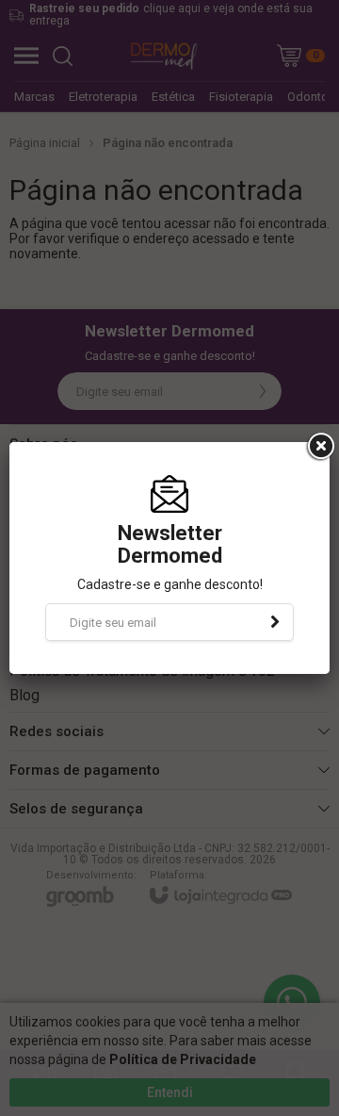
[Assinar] (275, 622)
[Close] (319, 447)
